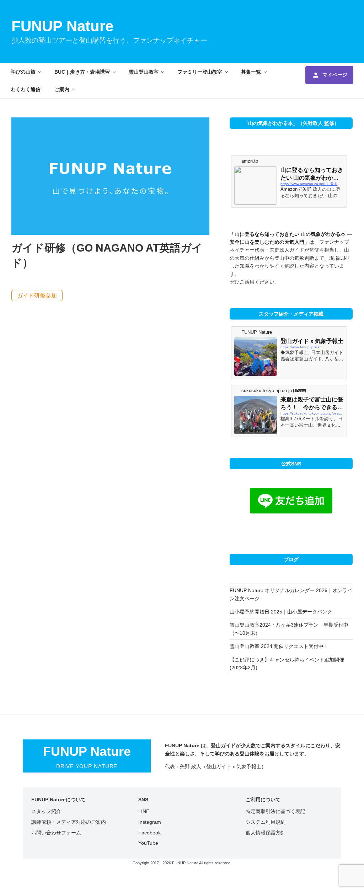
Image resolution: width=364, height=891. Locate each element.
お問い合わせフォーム (56, 832)
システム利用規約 (265, 822)
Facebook (149, 832)
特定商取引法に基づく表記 (275, 811)
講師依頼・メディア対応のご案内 (68, 822)
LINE (143, 811)
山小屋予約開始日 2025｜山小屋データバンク (281, 612)
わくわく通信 (26, 89)
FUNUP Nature (62, 26)
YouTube (148, 843)
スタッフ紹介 (46, 811)
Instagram (149, 822)
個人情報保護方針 (265, 832)
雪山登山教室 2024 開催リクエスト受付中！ (279, 646)
